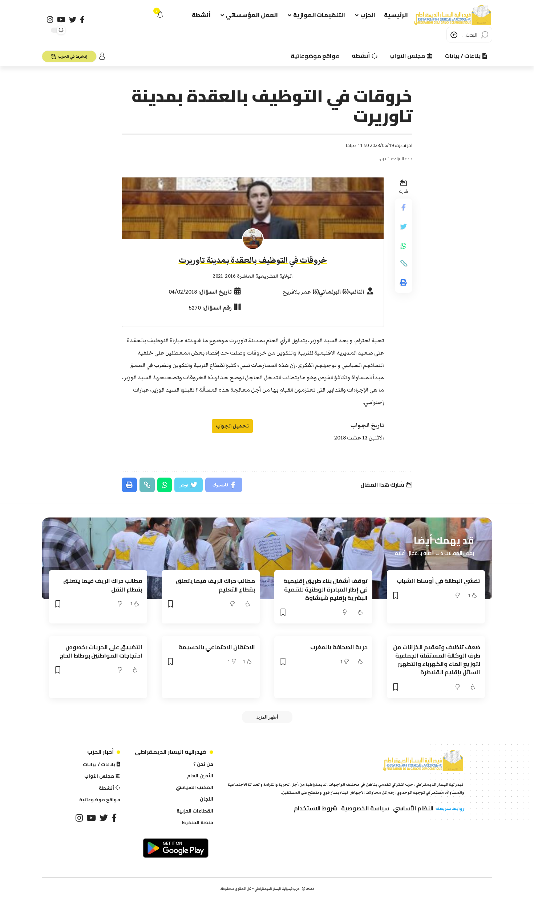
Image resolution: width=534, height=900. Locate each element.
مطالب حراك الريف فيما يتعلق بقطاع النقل (102, 584)
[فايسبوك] (82, 19)
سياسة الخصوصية (365, 808)
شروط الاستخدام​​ (315, 808)
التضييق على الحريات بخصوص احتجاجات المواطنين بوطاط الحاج (101, 651)
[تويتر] (72, 19)
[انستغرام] (50, 19)
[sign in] (102, 56)
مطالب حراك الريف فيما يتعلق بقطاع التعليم (215, 584)
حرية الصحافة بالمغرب (339, 647)
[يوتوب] (61, 19)
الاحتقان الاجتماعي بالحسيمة (216, 647)
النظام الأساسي (413, 808)
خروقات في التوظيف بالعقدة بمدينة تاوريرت (253, 260)
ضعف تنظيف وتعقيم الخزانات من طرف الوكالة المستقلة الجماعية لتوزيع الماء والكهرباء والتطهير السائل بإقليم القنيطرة (436, 660)
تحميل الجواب (232, 426)
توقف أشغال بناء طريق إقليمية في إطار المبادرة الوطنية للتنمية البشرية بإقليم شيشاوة (325, 589)
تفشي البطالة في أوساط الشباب (438, 580)
